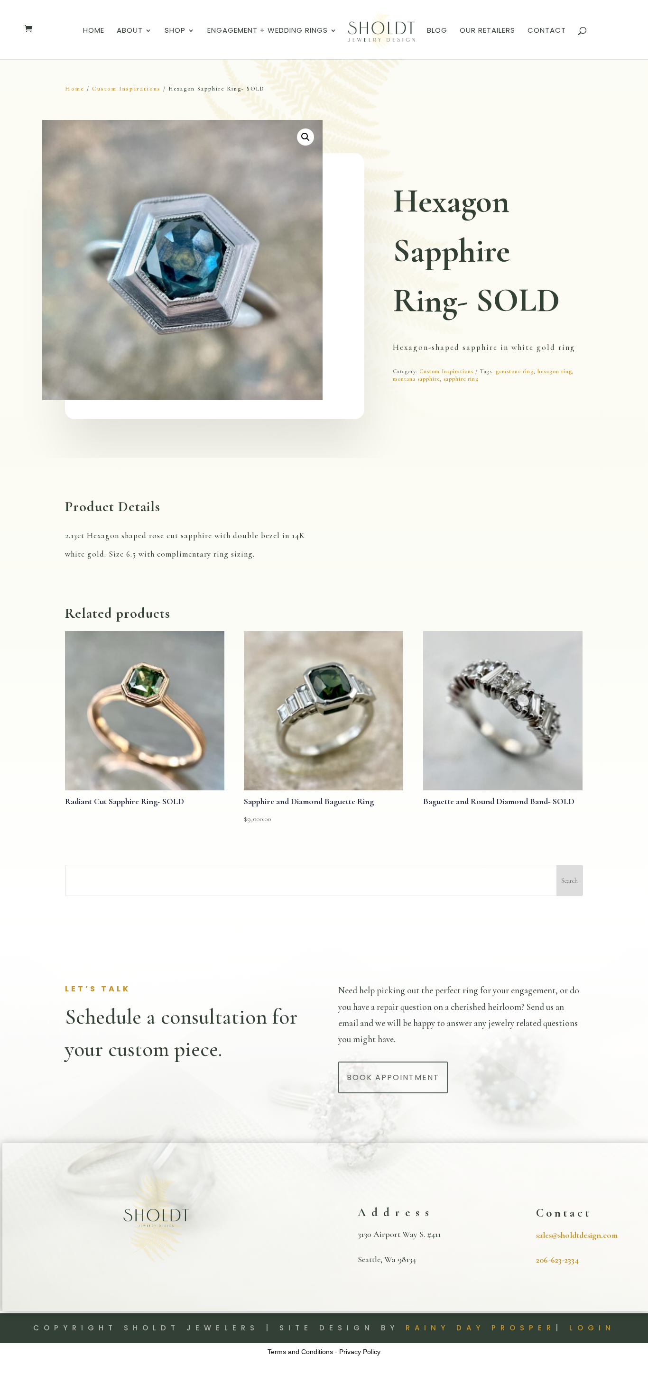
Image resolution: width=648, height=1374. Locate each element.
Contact (547, 31)
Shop (175, 31)
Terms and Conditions (300, 1352)
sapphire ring (461, 379)
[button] (305, 137)
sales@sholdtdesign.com (577, 1235)
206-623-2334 (557, 1260)
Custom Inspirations (126, 88)
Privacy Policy (359, 1352)
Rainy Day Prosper (480, 1328)
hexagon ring (554, 371)
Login (592, 1328)
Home (93, 31)
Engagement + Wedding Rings (267, 31)
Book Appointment (393, 1077)
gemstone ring (515, 371)
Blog (437, 31)
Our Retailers (487, 31)
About (130, 31)
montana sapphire (416, 379)
